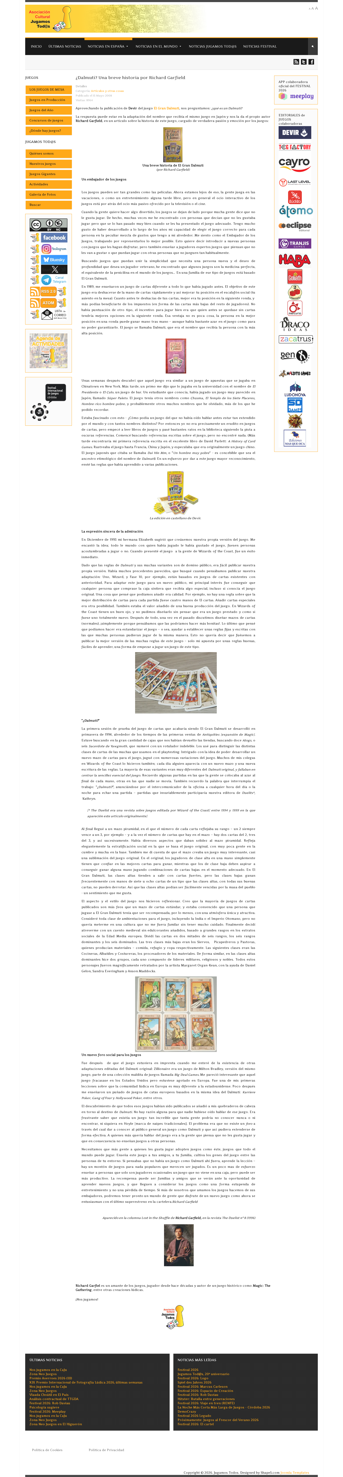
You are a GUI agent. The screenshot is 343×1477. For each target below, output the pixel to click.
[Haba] (295, 260)
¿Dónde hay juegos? (45, 130)
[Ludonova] (295, 389)
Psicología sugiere (44, 1407)
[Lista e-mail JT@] (48, 314)
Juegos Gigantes (42, 174)
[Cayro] (295, 164)
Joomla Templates (294, 1472)
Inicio (36, 46)
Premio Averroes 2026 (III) (50, 1378)
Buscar (35, 205)
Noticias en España (106, 46)
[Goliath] (295, 276)
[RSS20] (48, 291)
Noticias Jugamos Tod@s (213, 46)
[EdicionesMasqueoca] (295, 437)
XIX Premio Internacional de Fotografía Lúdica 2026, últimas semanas (86, 1382)
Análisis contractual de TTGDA (53, 1399)
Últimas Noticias (64, 46)
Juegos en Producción (47, 100)
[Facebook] (48, 237)
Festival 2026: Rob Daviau (49, 1403)
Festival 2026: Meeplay (47, 1411)
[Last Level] (295, 182)
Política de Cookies (47, 1450)
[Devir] (295, 132)
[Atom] (48, 302)
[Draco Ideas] (295, 323)
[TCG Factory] (295, 147)
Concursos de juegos (46, 120)
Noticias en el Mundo (157, 46)
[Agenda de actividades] (48, 350)
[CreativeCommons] (48, 225)
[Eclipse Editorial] (295, 226)
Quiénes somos (41, 153)
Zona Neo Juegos (43, 1374)
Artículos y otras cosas (107, 91)
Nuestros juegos (42, 164)
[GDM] (295, 420)
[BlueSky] (48, 259)
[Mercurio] (295, 308)
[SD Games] (295, 404)
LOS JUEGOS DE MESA (46, 89)
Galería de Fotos (42, 194)
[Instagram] (48, 249)
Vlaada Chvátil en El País (49, 1395)
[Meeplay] (296, 96)
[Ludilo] (295, 197)
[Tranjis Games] (295, 243)
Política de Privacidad (106, 1450)
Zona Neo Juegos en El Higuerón (55, 1424)
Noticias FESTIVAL (260, 46)
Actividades (38, 184)
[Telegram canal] (48, 279)
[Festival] (48, 401)
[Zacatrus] (296, 339)
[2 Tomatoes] (295, 292)
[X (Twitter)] (48, 269)
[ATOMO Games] (296, 211)
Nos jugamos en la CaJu (48, 1370)
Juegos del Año (41, 110)
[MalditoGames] (295, 373)
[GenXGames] (295, 355)
